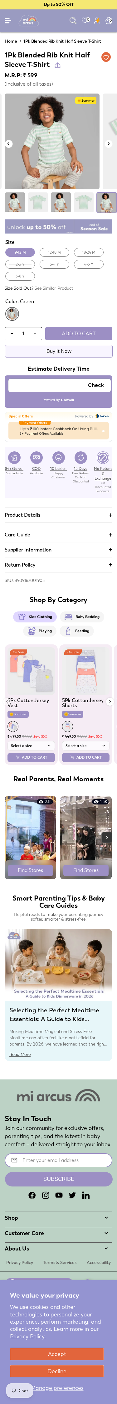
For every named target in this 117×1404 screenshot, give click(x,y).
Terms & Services (59, 1262)
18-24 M (88, 252)
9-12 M (20, 252)
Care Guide (17, 534)
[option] (52, 141)
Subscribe (58, 1179)
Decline (56, 1371)
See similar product (54, 288)
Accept (57, 1354)
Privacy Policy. (28, 1336)
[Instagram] (45, 1195)
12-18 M (54, 252)
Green (12, 320)
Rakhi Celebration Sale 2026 (58, 4)
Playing (45, 630)
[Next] (108, 144)
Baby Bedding (88, 616)
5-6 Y (20, 276)
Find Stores (30, 870)
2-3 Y (20, 264)
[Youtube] (59, 1195)
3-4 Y (54, 264)
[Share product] (57, 65)
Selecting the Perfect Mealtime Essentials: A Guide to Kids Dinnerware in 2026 (54, 1019)
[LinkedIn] (86, 1195)
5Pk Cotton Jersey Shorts (83, 703)
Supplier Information (28, 549)
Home (11, 41)
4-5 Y (88, 264)
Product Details (22, 515)
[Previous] (8, 144)
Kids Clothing (40, 616)
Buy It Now (58, 351)
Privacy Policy (19, 1262)
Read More (20, 1054)
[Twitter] (72, 1195)
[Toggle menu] (8, 22)
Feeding (82, 630)
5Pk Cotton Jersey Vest (28, 703)
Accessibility (99, 1262)
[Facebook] (32, 1195)
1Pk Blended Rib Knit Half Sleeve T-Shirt (62, 41)
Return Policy (20, 565)
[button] (110, 702)
